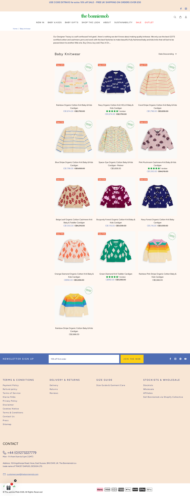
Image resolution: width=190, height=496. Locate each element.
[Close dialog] (146, 226)
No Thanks (113, 257)
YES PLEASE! (113, 250)
